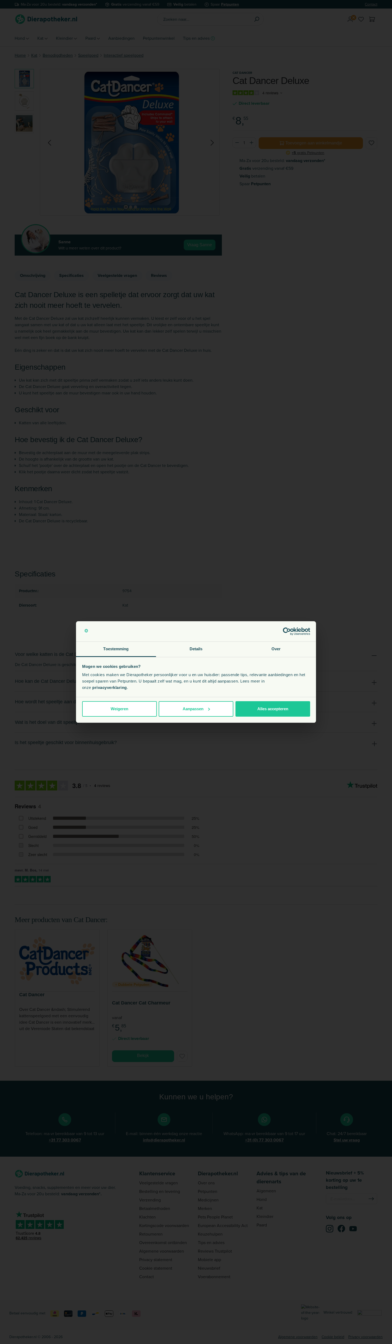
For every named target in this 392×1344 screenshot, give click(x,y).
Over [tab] (276, 649)
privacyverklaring (109, 687)
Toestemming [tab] (116, 649)
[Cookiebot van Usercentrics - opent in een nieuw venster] (286, 631)
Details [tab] (196, 649)
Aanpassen (193, 709)
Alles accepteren (272, 709)
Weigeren (119, 709)
